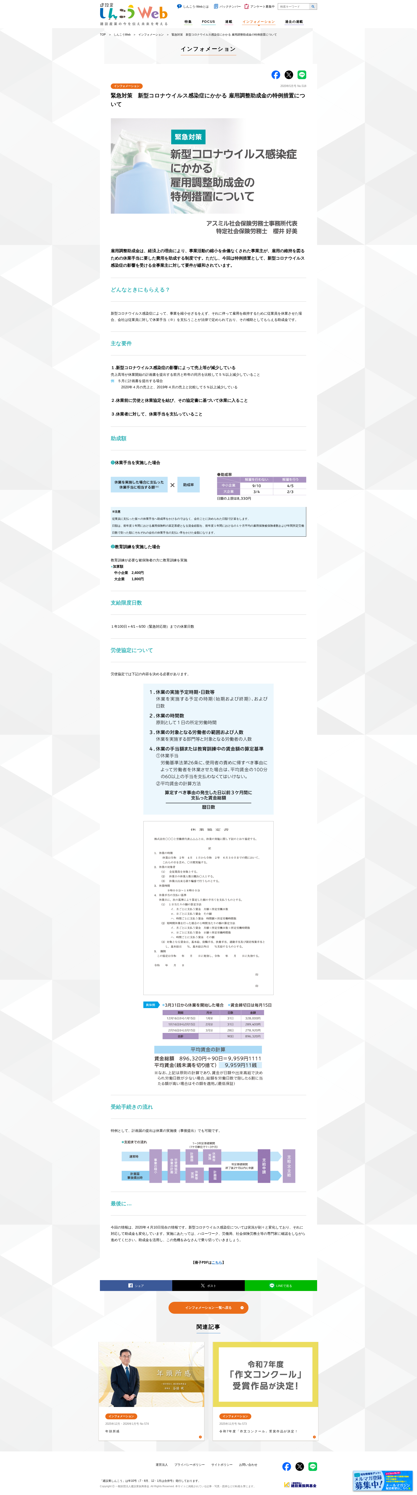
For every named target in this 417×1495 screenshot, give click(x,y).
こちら (217, 1262)
